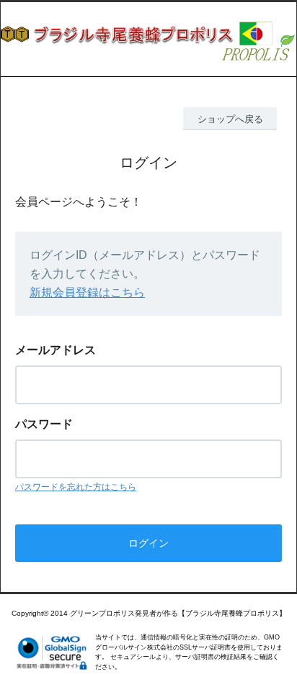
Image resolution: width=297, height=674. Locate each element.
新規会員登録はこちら (87, 292)
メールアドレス (55, 350)
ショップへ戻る (230, 119)
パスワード (44, 424)
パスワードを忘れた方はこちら (75, 487)
